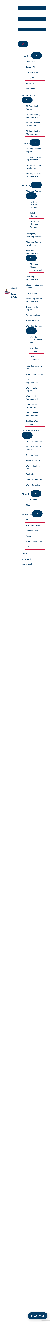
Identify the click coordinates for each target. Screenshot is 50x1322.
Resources (27, 514)
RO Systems (31, 474)
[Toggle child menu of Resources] (37, 513)
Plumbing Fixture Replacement (36, 267)
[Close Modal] (23, 44)
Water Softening (33, 485)
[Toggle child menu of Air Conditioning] (27, 100)
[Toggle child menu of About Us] (36, 493)
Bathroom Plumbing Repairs (34, 224)
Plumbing (26, 185)
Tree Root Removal (34, 320)
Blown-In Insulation (34, 460)
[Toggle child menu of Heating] (35, 142)
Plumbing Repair (33, 191)
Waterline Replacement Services (36, 340)
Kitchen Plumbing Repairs (34, 205)
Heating (26, 143)
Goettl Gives (31, 499)
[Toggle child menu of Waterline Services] (31, 330)
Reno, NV (30, 78)
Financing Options (34, 541)
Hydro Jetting (32, 293)
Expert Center (32, 530)
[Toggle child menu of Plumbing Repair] (31, 195)
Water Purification (34, 479)
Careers (26, 553)
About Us (26, 494)
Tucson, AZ (30, 67)
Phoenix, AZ (31, 61)
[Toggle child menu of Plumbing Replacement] (31, 258)
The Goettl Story (33, 525)
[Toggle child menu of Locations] (36, 55)
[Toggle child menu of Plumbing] (36, 185)
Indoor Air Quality (34, 441)
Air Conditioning (29, 95)
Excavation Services (34, 315)
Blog (28, 505)
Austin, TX (30, 83)
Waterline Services (34, 326)
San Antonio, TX (33, 88)
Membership (31, 520)
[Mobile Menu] (32, 17)
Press (28, 536)
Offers (29, 547)
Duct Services (32, 455)
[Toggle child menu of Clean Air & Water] (27, 435)
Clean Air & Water (30, 430)
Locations (26, 56)
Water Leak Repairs (34, 374)
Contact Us (27, 558)
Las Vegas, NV (32, 72)
